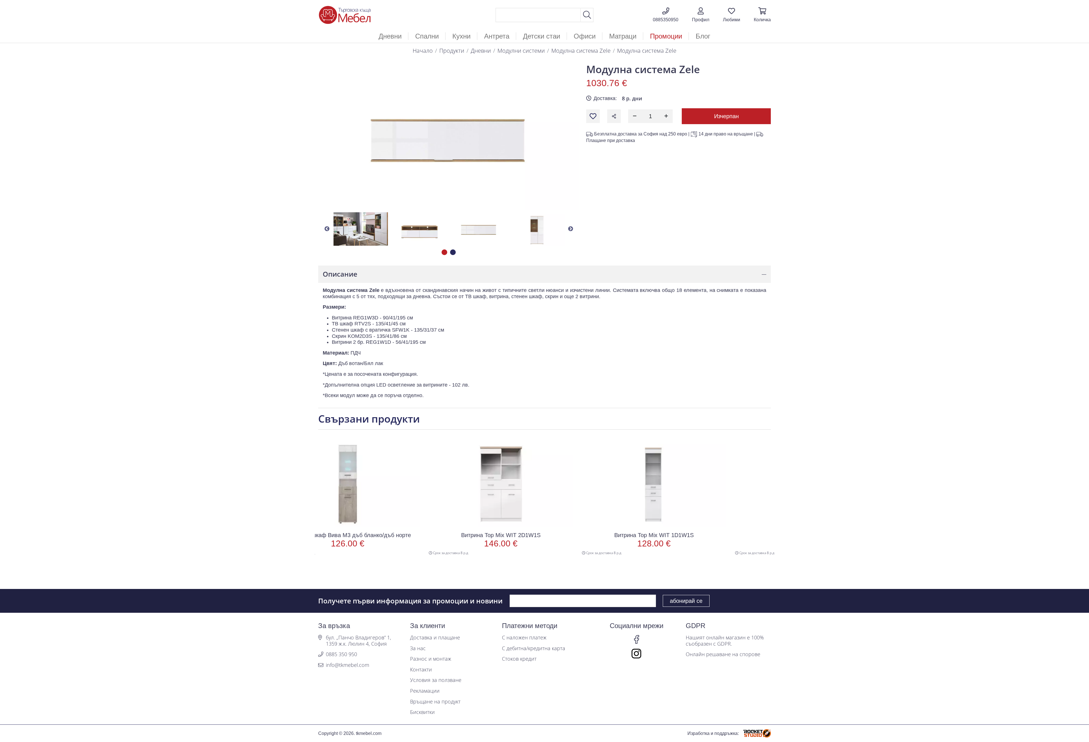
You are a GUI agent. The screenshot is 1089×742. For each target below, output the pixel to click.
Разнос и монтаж (430, 659)
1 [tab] (444, 252)
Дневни (481, 50)
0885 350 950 (341, 654)
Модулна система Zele (581, 50)
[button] (700, 15)
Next (570, 229)
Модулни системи (521, 50)
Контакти (421, 670)
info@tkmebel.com (347, 665)
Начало (423, 50)
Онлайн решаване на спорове (723, 654)
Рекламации (425, 691)
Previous (327, 229)
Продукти (451, 50)
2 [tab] (453, 252)
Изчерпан (726, 116)
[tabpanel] (361, 229)
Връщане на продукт (435, 702)
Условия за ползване (435, 680)
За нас (418, 648)
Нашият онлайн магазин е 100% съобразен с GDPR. (725, 641)
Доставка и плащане (435, 638)
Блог (703, 36)
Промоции (666, 36)
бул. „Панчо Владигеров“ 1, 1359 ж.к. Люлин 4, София (358, 641)
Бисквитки (422, 712)
